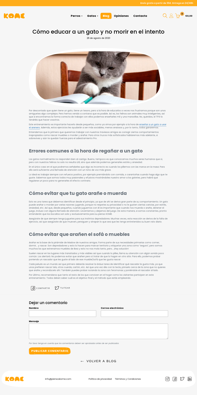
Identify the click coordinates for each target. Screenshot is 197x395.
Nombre (34, 308)
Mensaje (34, 321)
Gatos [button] (92, 16)
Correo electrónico (112, 308)
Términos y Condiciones (128, 379)
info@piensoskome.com (58, 379)
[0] (177, 15)
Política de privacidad (100, 379)
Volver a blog (101, 361)
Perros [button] (76, 16)
